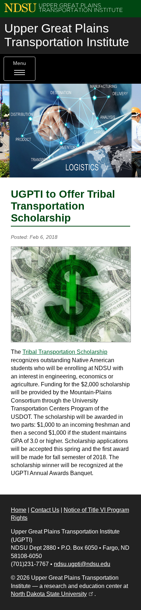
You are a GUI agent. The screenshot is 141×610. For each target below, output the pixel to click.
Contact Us (45, 510)
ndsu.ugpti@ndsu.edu (82, 564)
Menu (19, 63)
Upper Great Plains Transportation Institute (66, 35)
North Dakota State (52, 594)
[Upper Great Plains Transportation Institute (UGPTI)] (63, 7)
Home (18, 510)
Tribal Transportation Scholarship (64, 352)
